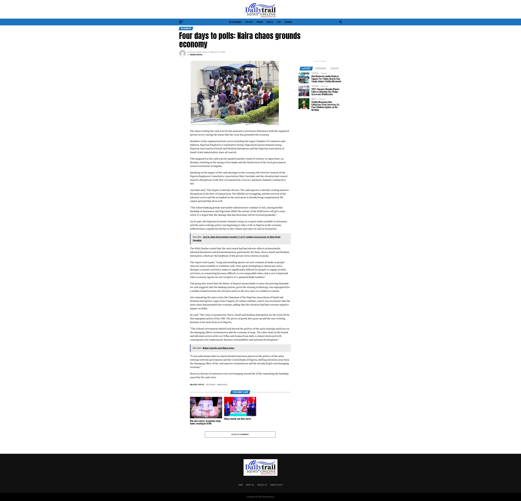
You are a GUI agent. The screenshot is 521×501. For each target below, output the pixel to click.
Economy (211, 385)
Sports (270, 22)
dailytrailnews (196, 54)
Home (240, 484)
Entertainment (235, 22)
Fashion (259, 22)
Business (288, 22)
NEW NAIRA (223, 385)
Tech (279, 22)
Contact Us (262, 484)
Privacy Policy (276, 484)
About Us (250, 484)
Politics (249, 22)
